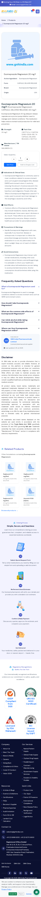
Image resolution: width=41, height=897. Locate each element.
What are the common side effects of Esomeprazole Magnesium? (17, 312)
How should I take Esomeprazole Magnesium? (15, 304)
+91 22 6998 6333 (12, 837)
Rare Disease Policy (31, 807)
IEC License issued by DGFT (30, 729)
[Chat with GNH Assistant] (36, 892)
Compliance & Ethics (10, 766)
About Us (6, 749)
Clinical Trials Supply (31, 755)
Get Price (10, 165)
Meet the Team (8, 752)
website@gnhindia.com (21, 4)
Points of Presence (31, 797)
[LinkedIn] (15, 873)
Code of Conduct (9, 770)
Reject (21, 894)
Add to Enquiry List (27, 165)
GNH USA (17, 863)
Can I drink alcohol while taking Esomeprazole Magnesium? (14, 321)
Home (3, 20)
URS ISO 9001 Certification (32, 701)
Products (12, 20)
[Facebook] (10, 873)
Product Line (28, 790)
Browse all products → (9, 510)
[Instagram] (20, 873)
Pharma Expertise (9, 808)
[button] (38, 11)
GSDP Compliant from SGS (11, 702)
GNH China (27, 863)
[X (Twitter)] (26, 873)
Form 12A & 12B (8, 815)
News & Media (8, 756)
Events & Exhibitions (10, 794)
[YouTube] (31, 873)
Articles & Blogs (9, 790)
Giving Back (7, 763)
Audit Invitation (8, 811)
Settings (29, 894)
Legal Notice (28, 817)
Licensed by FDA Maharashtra (12, 728)
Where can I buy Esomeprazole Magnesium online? (14, 329)
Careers (6, 759)
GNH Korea (5, 867)
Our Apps (27, 794)
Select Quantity (10, 155)
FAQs (5, 801)
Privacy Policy (6, 889)
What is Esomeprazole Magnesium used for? (18, 288)
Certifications (8, 797)
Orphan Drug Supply (31, 758)
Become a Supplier (10, 804)
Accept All (12, 894)
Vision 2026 (7, 773)
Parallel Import (29, 762)
